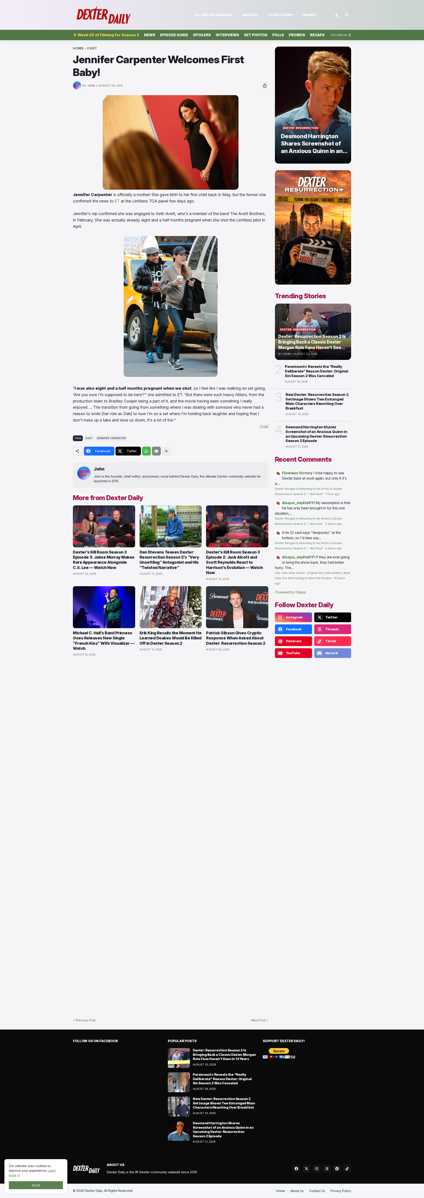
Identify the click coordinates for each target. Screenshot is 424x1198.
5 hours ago (334, 523)
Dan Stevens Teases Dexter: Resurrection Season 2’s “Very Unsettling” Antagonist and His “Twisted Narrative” (169, 560)
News (149, 35)
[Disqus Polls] (170, 719)
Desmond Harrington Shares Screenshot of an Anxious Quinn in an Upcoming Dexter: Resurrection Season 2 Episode (316, 434)
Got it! (36, 1185)
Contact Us (317, 1191)
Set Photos (255, 35)
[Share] (264, 85)
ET (117, 201)
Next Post (259, 1020)
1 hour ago (333, 494)
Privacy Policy (341, 1191)
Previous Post (86, 1020)
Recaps (317, 35)
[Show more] (166, 451)
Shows (309, 15)
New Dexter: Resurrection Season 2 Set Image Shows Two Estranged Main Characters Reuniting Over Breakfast (317, 401)
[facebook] (296, 1169)
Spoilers (202, 35)
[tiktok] (347, 1169)
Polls (278, 35)
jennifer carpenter (111, 438)
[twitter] (306, 1169)
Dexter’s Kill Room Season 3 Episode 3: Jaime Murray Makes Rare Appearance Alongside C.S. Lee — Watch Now (103, 560)
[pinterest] (337, 1169)
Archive (250, 15)
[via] (264, 426)
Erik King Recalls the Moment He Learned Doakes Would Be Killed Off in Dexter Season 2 (171, 638)
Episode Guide (174, 35)
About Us (297, 1191)
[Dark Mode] (337, 15)
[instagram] (317, 1169)
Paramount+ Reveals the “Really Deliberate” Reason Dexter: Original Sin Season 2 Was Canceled (316, 371)
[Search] (347, 15)
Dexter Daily (93, 1190)
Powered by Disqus (290, 592)
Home (78, 48)
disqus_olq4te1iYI (298, 503)
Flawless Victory (297, 473)
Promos (297, 35)
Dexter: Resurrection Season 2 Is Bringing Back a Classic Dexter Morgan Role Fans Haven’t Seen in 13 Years (224, 1054)
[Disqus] (170, 835)
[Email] (156, 451)
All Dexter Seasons (213, 15)
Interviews (227, 35)
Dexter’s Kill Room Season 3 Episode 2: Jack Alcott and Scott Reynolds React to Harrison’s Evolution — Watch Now (234, 562)
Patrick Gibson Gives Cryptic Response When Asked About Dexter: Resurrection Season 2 (235, 638)
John (99, 469)
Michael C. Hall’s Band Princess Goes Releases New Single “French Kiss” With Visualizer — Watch (103, 641)
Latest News (280, 15)
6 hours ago (334, 548)
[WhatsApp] (146, 451)
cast (92, 48)
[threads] (327, 1169)
